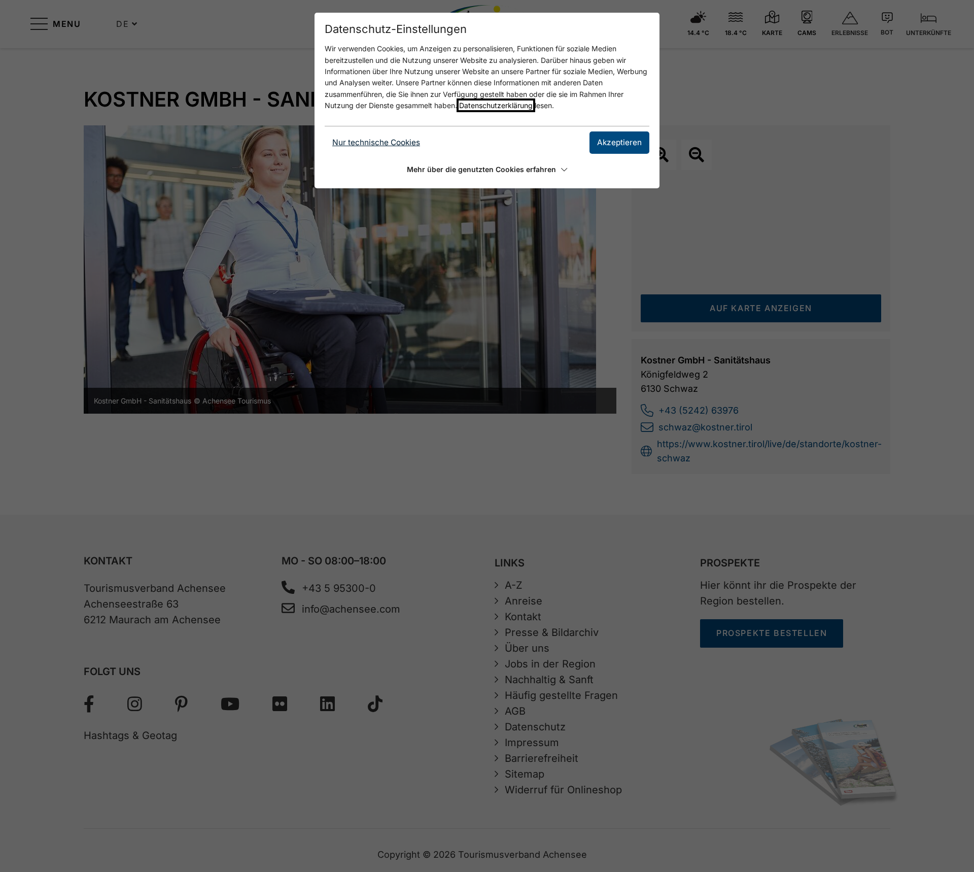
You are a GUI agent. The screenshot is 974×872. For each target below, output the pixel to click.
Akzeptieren (619, 142)
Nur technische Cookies (376, 142)
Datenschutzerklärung (496, 105)
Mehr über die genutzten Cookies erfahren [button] (481, 169)
